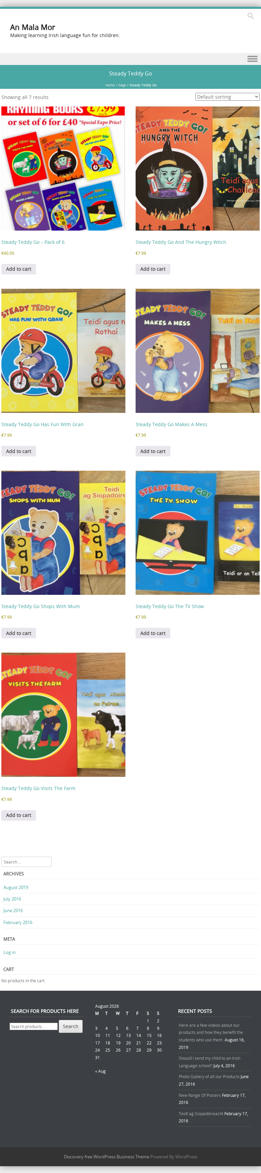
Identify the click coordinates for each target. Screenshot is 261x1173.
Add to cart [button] (18, 269)
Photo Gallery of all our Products (209, 1076)
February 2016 (17, 922)
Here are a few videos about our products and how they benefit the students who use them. (211, 1032)
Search (71, 1026)
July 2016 (12, 899)
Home (110, 85)
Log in (9, 952)
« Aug (100, 1071)
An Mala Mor (32, 27)
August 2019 (15, 887)
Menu (130, 59)
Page (122, 85)
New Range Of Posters (200, 1095)
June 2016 (13, 910)
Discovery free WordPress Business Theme (106, 1157)
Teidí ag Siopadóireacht (201, 1113)
